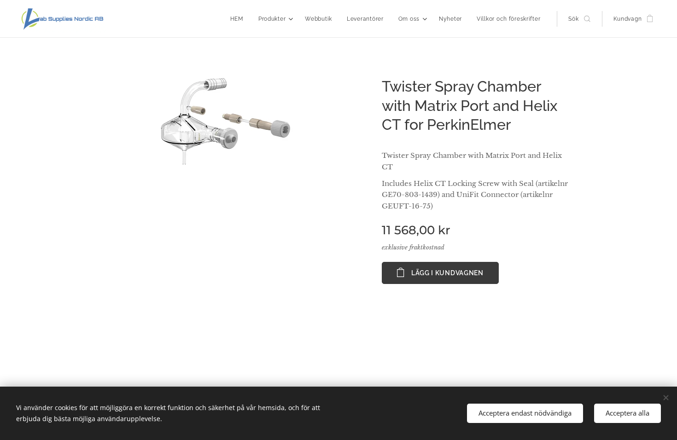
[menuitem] (239, 18)
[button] (579, 18)
